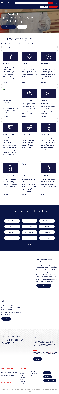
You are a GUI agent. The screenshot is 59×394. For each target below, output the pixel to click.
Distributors (22, 383)
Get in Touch (44, 6)
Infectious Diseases (29, 232)
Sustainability (23, 381)
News (21, 379)
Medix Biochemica (51, 352)
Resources (22, 377)
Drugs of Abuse (29, 226)
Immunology (12, 232)
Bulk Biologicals (12, 220)
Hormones (46, 226)
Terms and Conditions (36, 389)
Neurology (46, 238)
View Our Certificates (43, 285)
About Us (22, 373)
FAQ (31, 375)
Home (21, 371)
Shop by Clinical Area (8, 27)
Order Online (53, 6)
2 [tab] (30, 244)
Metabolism (29, 238)
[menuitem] (2, 7)
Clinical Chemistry (46, 220)
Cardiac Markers (29, 220)
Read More (6, 318)
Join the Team (34, 371)
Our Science (22, 27)
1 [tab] (28, 244)
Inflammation (47, 232)
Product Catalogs (34, 373)
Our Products (23, 375)
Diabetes (12, 226)
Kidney (12, 238)
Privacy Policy (35, 350)
